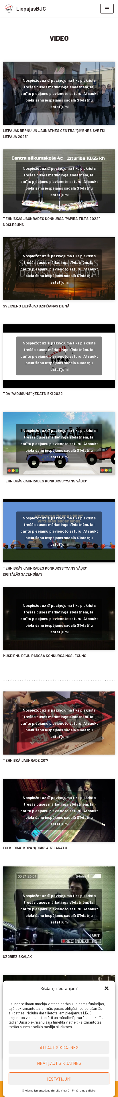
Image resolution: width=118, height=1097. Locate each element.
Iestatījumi (59, 1079)
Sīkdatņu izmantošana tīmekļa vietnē (45, 1090)
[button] (106, 988)
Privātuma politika (84, 1090)
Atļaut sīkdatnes (59, 1047)
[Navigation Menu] (107, 8)
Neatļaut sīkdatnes (59, 1063)
